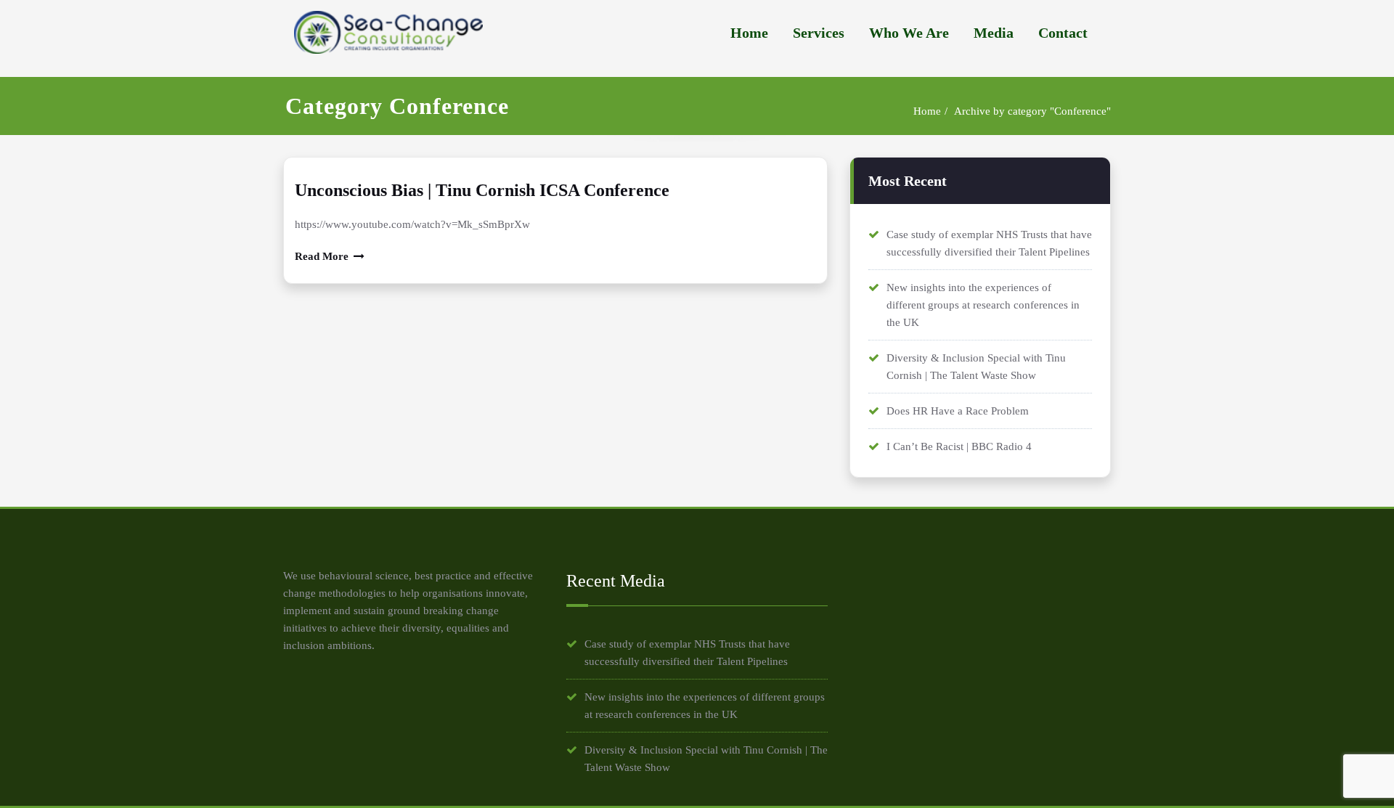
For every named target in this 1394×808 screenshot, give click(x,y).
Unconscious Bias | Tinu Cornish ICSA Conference (482, 190)
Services (818, 33)
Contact (1063, 33)
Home (749, 33)
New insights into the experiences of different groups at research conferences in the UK (983, 305)
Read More (321, 256)
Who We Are (909, 33)
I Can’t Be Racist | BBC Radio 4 (959, 446)
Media (994, 33)
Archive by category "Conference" (1032, 111)
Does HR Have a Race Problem (957, 411)
